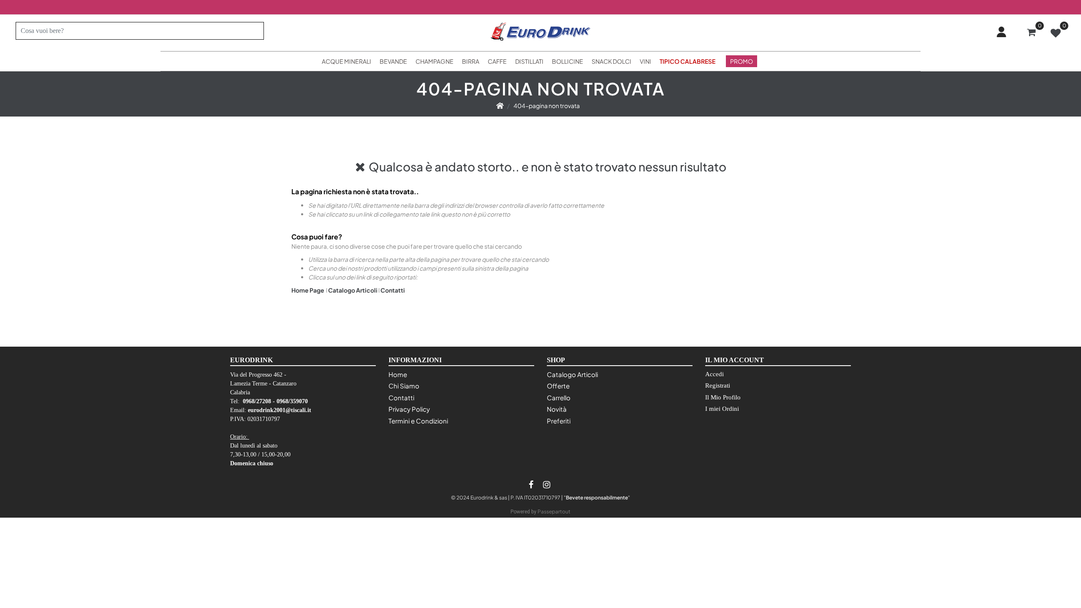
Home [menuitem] (397, 374)
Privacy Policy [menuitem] (409, 409)
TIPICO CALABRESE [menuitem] (687, 61)
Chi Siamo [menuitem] (403, 386)
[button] (254, 31)
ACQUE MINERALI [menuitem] (346, 61)
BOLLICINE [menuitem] (567, 61)
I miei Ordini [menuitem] (722, 408)
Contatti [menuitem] (401, 398)
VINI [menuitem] (645, 61)
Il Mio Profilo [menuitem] (723, 397)
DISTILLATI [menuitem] (529, 61)
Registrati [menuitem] (717, 385)
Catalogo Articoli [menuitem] (572, 374)
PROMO (741, 61)
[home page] (500, 105)
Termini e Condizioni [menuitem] (418, 421)
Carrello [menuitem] (558, 398)
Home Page (308, 290)
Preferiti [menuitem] (558, 421)
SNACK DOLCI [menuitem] (611, 61)
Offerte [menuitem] (558, 386)
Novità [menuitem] (557, 409)
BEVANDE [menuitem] (393, 61)
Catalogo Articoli (353, 290)
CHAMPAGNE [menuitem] (435, 61)
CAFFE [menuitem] (497, 61)
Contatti (392, 290)
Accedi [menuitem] (714, 374)
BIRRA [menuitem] (470, 61)
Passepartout (554, 511)
